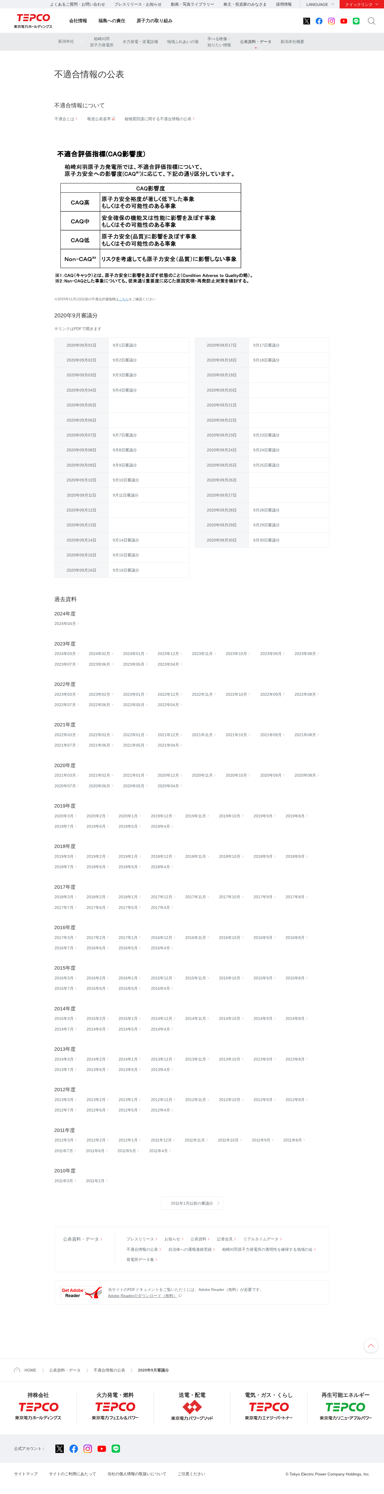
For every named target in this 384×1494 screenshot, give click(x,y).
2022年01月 (133, 735)
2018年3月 (64, 897)
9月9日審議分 (125, 465)
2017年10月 (229, 897)
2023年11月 (202, 653)
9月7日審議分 (125, 435)
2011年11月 (195, 1140)
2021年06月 (99, 745)
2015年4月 (160, 988)
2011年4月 (158, 1151)
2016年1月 (128, 978)
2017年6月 (96, 907)
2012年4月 (160, 1110)
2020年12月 (168, 775)
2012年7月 (64, 1110)
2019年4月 (160, 826)
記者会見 (225, 1239)
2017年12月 (161, 897)
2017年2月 (96, 937)
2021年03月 (65, 775)
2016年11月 (195, 937)
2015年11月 (195, 978)
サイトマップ (26, 1474)
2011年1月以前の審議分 (192, 1203)
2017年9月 (263, 897)
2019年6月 (96, 826)
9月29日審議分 (266, 525)
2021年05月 (133, 745)
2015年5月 (128, 988)
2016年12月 (161, 937)
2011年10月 (228, 1140)
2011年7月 (64, 1151)
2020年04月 (168, 786)
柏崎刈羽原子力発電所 (102, 42)
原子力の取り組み (155, 20)
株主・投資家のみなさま (245, 4)
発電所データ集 (140, 1259)
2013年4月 (160, 1069)
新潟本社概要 (292, 41)
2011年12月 (161, 1140)
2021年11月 (202, 735)
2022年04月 (168, 704)
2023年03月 (65, 694)
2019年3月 (64, 856)
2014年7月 (64, 1029)
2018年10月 (229, 856)
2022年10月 (236, 694)
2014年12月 (161, 1018)
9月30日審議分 (266, 540)
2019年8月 (295, 816)
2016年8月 (295, 937)
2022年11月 (202, 694)
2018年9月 (263, 856)
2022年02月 (99, 735)
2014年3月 (64, 1059)
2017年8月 (295, 897)
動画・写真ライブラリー (192, 4)
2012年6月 (96, 1110)
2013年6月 (96, 1069)
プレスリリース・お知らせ (138, 4)
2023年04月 (168, 664)
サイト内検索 (371, 21)
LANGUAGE (317, 4)
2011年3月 (64, 1181)
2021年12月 (168, 735)
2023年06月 (99, 664)
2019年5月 (128, 826)
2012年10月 (229, 1099)
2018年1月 (128, 897)
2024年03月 (65, 653)
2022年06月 (99, 704)
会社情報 (78, 20)
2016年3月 (64, 978)
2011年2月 (95, 1181)
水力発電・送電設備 (140, 41)
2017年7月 (64, 907)
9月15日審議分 (126, 555)
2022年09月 (271, 694)
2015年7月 (64, 988)
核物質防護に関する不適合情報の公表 (158, 119)
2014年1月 (128, 1059)
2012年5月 (128, 1110)
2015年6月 (96, 988)
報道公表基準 (99, 119)
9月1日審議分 (125, 345)
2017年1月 (128, 937)
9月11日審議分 (126, 495)
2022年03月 (65, 735)
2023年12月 (168, 653)
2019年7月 (64, 826)
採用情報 (284, 4)
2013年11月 (195, 1059)
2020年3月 (64, 816)
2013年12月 (161, 1059)
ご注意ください (191, 1474)
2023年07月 (65, 664)
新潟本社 (66, 41)
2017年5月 (128, 907)
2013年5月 (128, 1069)
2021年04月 (168, 745)
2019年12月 (161, 816)
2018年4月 (160, 867)
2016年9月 (263, 937)
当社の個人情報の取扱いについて (136, 1474)
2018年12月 (161, 856)
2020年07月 (65, 786)
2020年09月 (271, 775)
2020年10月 (236, 775)
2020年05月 (133, 786)
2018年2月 (96, 897)
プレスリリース (140, 1239)
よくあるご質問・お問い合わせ (77, 4)
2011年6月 (95, 1151)
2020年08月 (305, 775)
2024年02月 (99, 653)
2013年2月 (96, 1099)
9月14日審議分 (126, 540)
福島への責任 (111, 20)
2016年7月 (64, 948)
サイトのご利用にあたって (72, 1474)
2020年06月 (99, 786)
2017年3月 (64, 937)
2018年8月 (295, 856)
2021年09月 (271, 735)
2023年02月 (99, 694)
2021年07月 (65, 745)
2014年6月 (96, 1029)
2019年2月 (96, 856)
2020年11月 (202, 775)
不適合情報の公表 (142, 1249)
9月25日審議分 (266, 465)
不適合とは (64, 119)
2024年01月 (133, 653)
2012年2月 (96, 1140)
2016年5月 (128, 948)
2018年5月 (128, 867)
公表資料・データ (256, 41)
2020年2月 (96, 816)
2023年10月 (236, 653)
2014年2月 (96, 1059)
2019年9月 (263, 816)
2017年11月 (195, 897)
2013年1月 (128, 1099)
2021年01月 (133, 775)
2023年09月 (271, 653)
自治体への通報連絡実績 (190, 1249)
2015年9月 (263, 978)
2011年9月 (261, 1140)
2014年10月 (229, 1018)
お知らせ (172, 1239)
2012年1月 (128, 1140)
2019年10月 (229, 816)
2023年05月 (133, 664)
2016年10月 (229, 937)
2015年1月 (128, 1018)
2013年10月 (229, 1059)
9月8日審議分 (125, 450)
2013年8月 (295, 1059)
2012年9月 (263, 1099)
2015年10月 (229, 978)
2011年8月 (292, 1140)
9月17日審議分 (266, 345)
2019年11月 (195, 816)
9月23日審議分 (266, 435)
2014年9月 (263, 1018)
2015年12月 (161, 978)
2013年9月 (263, 1059)
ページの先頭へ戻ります (371, 1345)
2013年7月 (64, 1069)
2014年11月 (195, 1018)
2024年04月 (65, 623)
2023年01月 (133, 694)
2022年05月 (133, 704)
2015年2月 (96, 1018)
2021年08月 (305, 735)
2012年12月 (161, 1099)
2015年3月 (64, 1018)
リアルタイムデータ (261, 1239)
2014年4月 (160, 1029)
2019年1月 (128, 856)
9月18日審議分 (266, 360)
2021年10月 (236, 735)
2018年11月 (195, 856)
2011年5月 (127, 1151)
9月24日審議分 (266, 450)
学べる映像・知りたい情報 (219, 42)
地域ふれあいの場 (182, 41)
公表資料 (198, 1239)
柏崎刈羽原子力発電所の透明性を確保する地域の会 (267, 1249)
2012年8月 (295, 1099)
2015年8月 (295, 978)
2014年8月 (295, 1018)
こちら (124, 299)
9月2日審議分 (125, 360)
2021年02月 (99, 775)
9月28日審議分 (266, 510)
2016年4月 (160, 948)
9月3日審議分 (125, 375)
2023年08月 (305, 653)
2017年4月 (160, 907)
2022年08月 (305, 694)
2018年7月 (64, 867)
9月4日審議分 (125, 390)
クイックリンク (359, 4)
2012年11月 (195, 1099)
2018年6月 (96, 867)
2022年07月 (65, 704)
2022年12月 (168, 694)
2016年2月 (96, 978)
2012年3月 (64, 1140)
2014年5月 (128, 1029)
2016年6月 (96, 948)
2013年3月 (64, 1099)
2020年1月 (128, 816)
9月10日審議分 (126, 480)
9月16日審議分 (126, 570)
